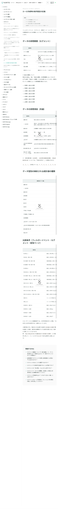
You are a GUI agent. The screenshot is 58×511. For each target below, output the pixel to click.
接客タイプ (5, 97)
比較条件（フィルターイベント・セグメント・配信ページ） (37, 25)
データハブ (5, 102)
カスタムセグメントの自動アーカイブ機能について (11, 47)
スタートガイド (32, 2)
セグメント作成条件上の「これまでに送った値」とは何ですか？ (40, 376)
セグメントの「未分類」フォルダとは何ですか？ (39, 368)
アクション (5, 94)
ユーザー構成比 (7, 16)
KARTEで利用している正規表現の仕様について (11, 66)
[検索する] (47, 2)
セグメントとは (7, 23)
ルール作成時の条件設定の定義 (10, 62)
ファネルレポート (7, 79)
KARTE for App (6, 126)
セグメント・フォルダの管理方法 (10, 32)
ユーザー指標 (6, 14)
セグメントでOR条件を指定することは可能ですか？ (40, 365)
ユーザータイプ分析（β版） (9, 19)
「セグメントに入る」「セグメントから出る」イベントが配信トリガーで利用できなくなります (11, 43)
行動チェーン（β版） (8, 89)
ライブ (4, 107)
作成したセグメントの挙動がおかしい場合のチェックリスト (11, 29)
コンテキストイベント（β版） (10, 74)
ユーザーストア (7, 50)
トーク (4, 99)
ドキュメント (19, 2)
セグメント (6, 21)
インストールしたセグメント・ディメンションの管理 (11, 38)
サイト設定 (6, 92)
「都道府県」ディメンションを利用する (11, 56)
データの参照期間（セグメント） (37, 41)
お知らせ (4, 114)
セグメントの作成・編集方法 (10, 34)
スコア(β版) (6, 82)
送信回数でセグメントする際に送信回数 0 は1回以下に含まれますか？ (40, 358)
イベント (6, 72)
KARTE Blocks (6, 117)
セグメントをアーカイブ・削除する (11, 26)
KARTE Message (7, 121)
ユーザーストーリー (8, 11)
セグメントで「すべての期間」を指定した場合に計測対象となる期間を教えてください (40, 371)
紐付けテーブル (7, 84)
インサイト (5, 6)
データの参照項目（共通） (34, 109)
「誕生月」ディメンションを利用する (11, 52)
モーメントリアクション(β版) (10, 87)
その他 (39, 2)
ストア (4, 109)
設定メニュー (5, 112)
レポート (4, 104)
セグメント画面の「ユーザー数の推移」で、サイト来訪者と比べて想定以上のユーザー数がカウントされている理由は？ (40, 353)
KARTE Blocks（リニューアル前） (10, 119)
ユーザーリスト (7, 9)
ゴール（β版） (7, 77)
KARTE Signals (6, 124)
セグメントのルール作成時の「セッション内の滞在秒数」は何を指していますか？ (40, 380)
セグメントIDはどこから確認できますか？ (38, 362)
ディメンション (7, 69)
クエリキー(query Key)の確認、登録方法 (12, 59)
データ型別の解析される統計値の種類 (33, 23)
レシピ (25, 2)
